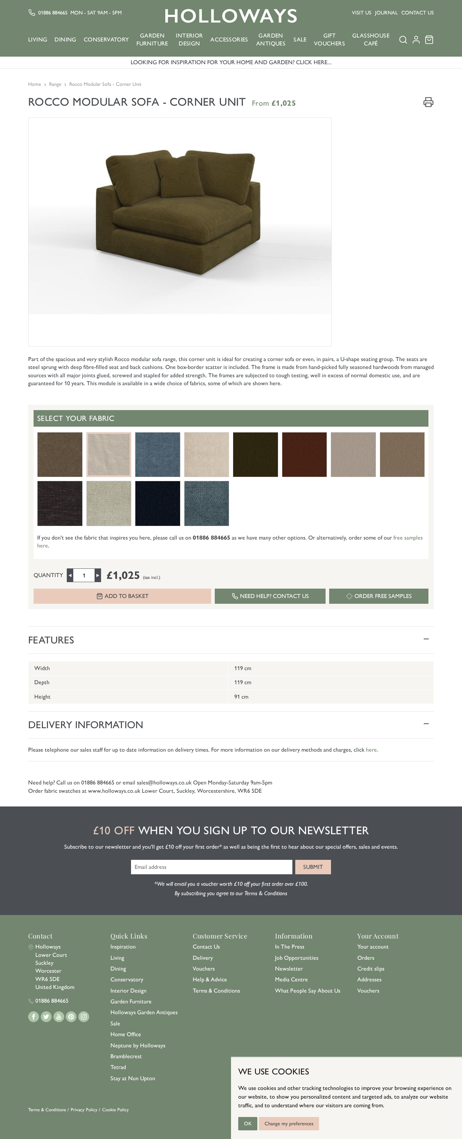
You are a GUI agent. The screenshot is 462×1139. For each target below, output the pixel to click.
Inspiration (123, 946)
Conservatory (106, 39)
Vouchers (204, 968)
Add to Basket (127, 596)
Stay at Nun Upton (132, 1078)
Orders (365, 957)
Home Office (125, 1034)
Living (37, 39)
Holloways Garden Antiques (144, 1012)
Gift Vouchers (329, 39)
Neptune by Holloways (137, 1045)
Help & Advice (210, 979)
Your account (373, 946)
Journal (386, 12)
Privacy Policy (84, 1109)
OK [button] (248, 1124)
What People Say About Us (307, 990)
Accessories (229, 39)
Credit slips (370, 968)
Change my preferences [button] (289, 1124)
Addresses (369, 979)
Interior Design (189, 39)
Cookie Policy (115, 1109)
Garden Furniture (152, 39)
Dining (65, 39)
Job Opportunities (296, 957)
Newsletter (289, 968)
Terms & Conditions (216, 990)
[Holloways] (231, 16)
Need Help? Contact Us (274, 596)
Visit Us (361, 12)
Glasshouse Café (370, 39)
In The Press (289, 946)
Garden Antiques (271, 39)
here (371, 749)
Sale (300, 39)
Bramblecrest (126, 1056)
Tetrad (118, 1067)
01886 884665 (52, 12)
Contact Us (417, 12)
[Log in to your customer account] (416, 42)
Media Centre (291, 979)
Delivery (203, 957)
